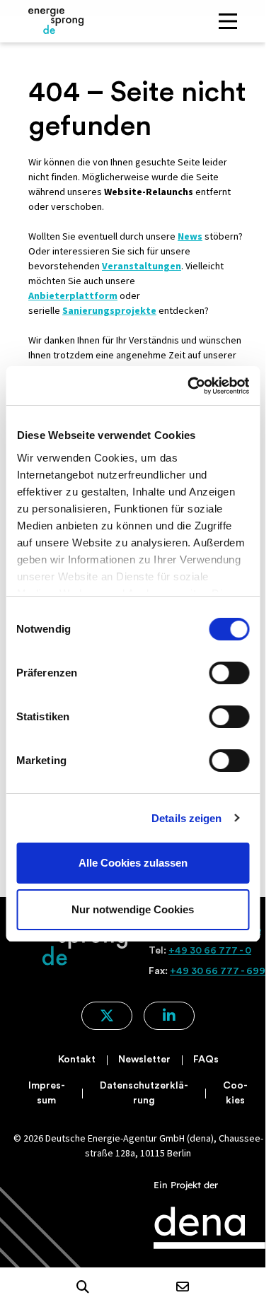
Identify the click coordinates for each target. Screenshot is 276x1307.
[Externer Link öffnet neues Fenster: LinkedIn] (169, 1016)
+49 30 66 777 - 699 (217, 971)
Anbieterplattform (72, 295)
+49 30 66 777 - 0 (209, 951)
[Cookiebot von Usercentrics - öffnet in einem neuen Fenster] (189, 386)
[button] (82, 1287)
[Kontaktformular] (182, 1287)
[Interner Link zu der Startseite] (56, 21)
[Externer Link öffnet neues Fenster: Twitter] (106, 1016)
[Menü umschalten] (228, 21)
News (190, 236)
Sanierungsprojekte (109, 310)
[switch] (229, 673)
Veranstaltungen (141, 265)
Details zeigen (186, 818)
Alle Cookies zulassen (133, 863)
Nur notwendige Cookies (132, 909)
